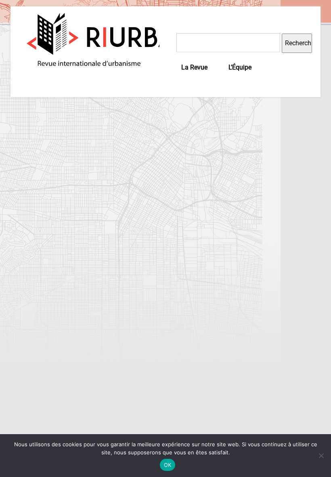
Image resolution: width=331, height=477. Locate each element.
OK (168, 465)
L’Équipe (239, 67)
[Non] (321, 456)
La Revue (194, 67)
